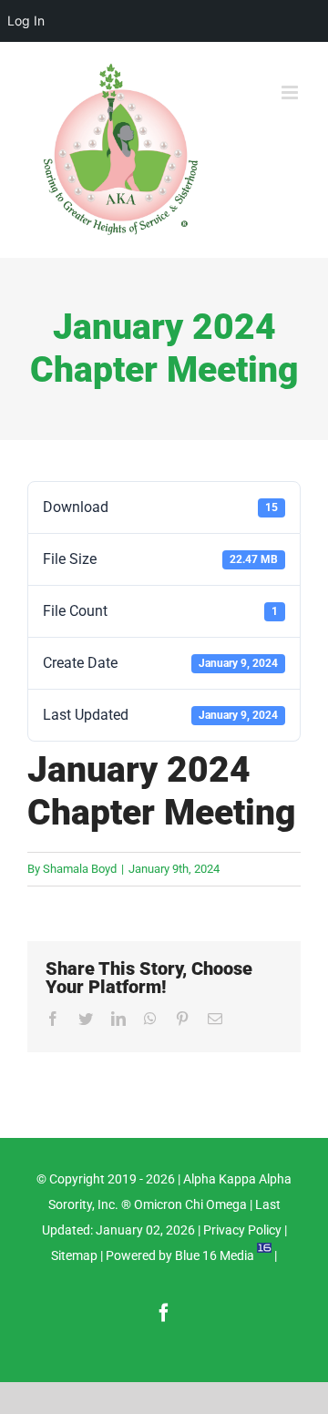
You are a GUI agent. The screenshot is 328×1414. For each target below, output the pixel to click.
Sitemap (74, 1255)
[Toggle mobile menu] (291, 92)
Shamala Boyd (80, 869)
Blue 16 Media (214, 1255)
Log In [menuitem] (26, 20)
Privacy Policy (242, 1230)
